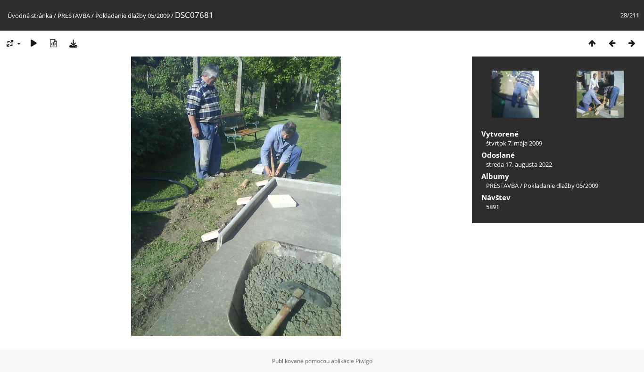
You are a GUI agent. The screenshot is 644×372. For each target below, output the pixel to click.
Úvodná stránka (30, 15)
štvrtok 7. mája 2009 (514, 143)
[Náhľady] (592, 43)
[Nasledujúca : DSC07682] (632, 43)
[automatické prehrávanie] (33, 43)
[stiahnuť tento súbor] (73, 43)
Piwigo (363, 361)
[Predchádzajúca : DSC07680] (612, 43)
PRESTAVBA (74, 15)
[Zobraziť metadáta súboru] (53, 43)
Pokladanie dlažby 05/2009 (132, 15)
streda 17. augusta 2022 (519, 164)
